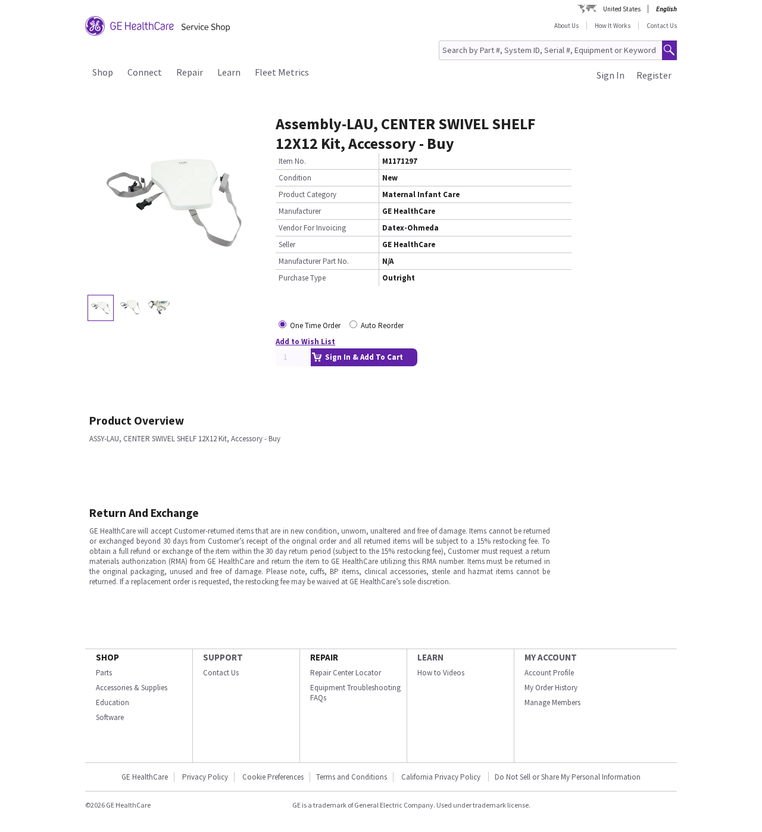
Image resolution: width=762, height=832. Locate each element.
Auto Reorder (382, 325)
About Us (566, 25)
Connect (144, 72)
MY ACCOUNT (550, 657)
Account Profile (549, 673)
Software (110, 717)
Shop (102, 72)
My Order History (550, 688)
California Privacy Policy (441, 777)
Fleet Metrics (282, 72)
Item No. (292, 161)
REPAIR (324, 657)
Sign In (610, 75)
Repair (189, 72)
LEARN (430, 657)
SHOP (107, 657)
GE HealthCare (144, 777)
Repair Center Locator (345, 673)
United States (622, 9)
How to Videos (440, 673)
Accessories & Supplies (131, 688)
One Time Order (315, 325)
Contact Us (662, 25)
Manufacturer (300, 211)
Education (112, 702)
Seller (287, 244)
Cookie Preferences (273, 777)
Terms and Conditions (351, 777)
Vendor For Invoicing (312, 228)
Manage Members (552, 702)
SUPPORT (223, 657)
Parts (104, 673)
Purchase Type (302, 278)
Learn (229, 72)
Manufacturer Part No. (314, 261)
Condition (295, 178)
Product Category (307, 194)
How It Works (612, 25)
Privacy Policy (205, 777)
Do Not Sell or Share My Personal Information (568, 777)
